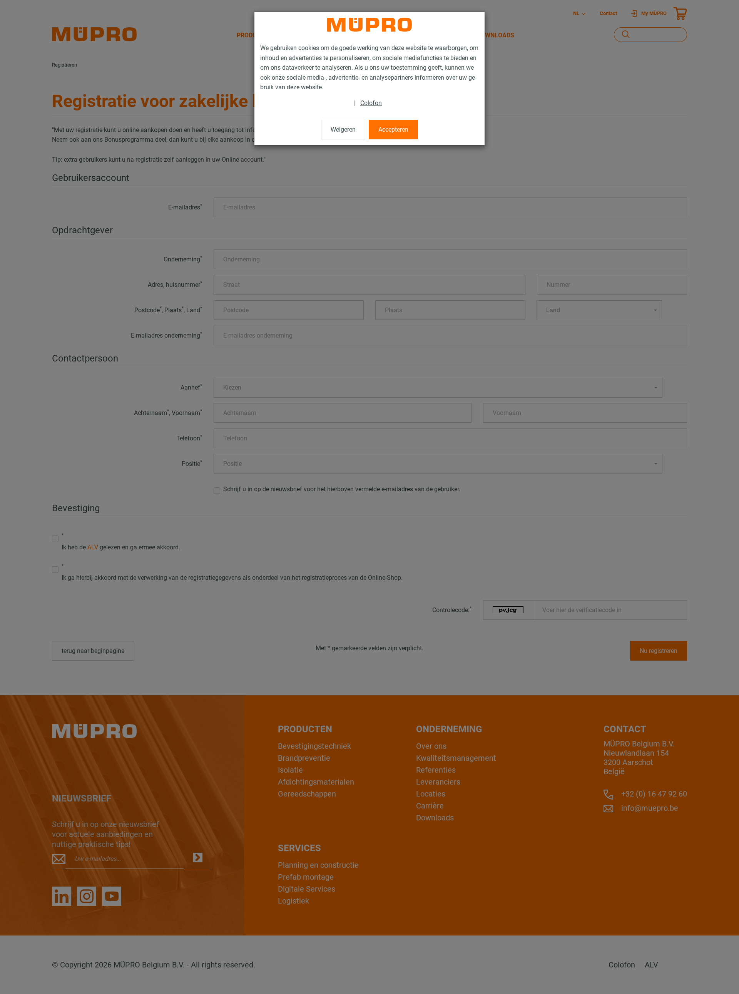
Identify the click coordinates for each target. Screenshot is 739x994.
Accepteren (393, 129)
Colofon (371, 103)
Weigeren (343, 129)
